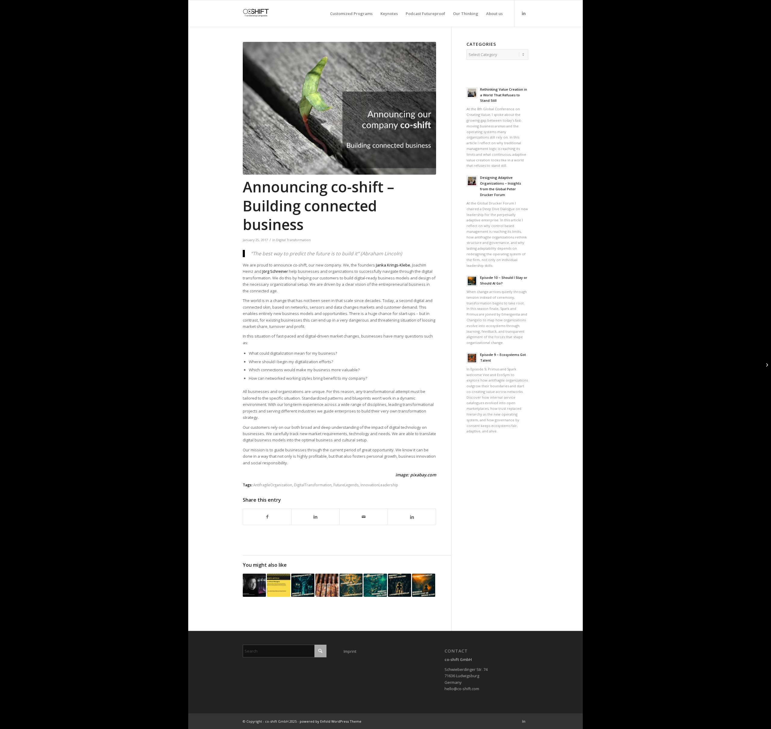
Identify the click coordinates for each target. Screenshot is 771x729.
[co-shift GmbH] (256, 13)
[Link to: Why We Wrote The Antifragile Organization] (254, 585)
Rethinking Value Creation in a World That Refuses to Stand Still (503, 95)
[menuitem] (351, 13)
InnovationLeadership (379, 484)
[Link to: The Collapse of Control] (327, 585)
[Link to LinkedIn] (523, 13)
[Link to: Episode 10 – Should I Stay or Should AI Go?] (423, 585)
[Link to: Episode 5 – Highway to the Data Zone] (375, 585)
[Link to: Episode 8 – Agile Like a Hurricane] (302, 585)
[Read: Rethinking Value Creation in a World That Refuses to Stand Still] (472, 92)
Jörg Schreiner (275, 271)
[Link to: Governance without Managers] (278, 585)
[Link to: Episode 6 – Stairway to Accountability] (351, 585)
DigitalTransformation (313, 484)
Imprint (350, 651)
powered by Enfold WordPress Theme (330, 721)
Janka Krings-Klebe (393, 265)
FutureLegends (346, 484)
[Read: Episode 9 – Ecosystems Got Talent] (472, 358)
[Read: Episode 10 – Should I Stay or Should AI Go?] (472, 281)
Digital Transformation (293, 240)
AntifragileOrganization (272, 484)
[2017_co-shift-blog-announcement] (339, 108)
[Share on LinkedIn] (315, 517)
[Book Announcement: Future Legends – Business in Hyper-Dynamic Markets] (766, 364)
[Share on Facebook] (267, 517)
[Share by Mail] (364, 517)
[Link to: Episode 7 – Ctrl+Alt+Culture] (399, 585)
